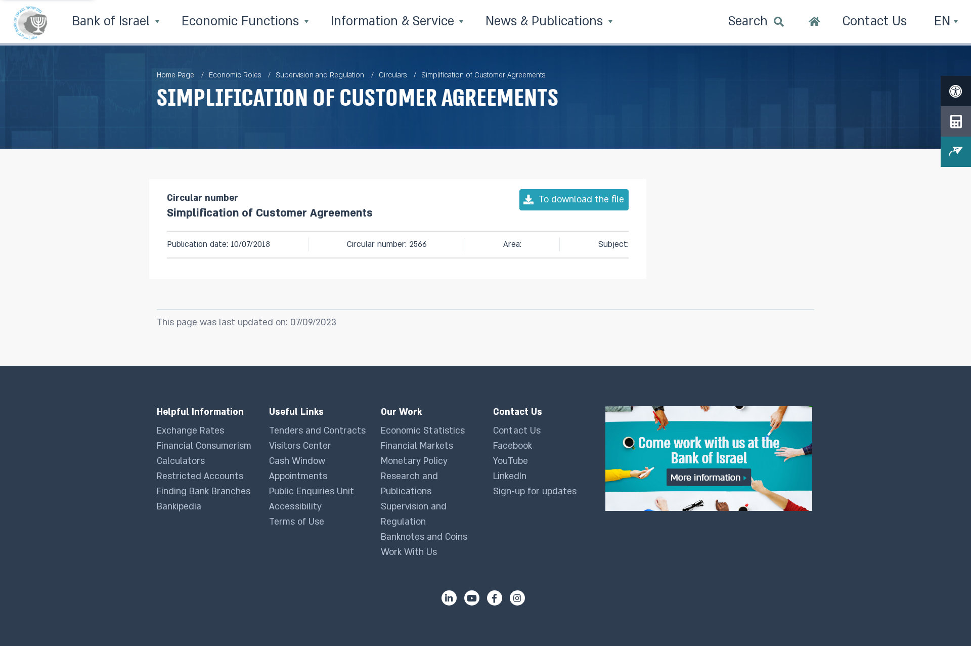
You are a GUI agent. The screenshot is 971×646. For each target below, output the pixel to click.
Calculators (181, 461)
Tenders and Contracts (317, 431)
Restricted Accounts (200, 476)
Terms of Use (296, 522)
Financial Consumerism (204, 446)
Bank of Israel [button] (112, 21)
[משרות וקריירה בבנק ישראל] (709, 458)
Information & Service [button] (394, 21)
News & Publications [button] (546, 21)
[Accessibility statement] (956, 91)
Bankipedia (179, 506)
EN (944, 21)
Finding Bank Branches (203, 491)
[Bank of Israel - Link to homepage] (30, 23)
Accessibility (295, 506)
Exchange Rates (190, 431)
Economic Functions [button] (242, 21)
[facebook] (494, 598)
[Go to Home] (814, 23)
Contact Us (517, 431)
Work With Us (409, 552)
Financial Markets (417, 446)
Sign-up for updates (535, 491)
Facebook (512, 446)
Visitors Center (300, 446)
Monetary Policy (414, 461)
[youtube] (471, 598)
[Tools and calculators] (956, 121)
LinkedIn (509, 476)
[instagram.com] (517, 598)
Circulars (393, 75)
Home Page (175, 75)
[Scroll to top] (943, 618)
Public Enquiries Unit (311, 491)
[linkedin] (449, 598)
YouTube (510, 461)
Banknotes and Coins (424, 537)
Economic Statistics (423, 431)
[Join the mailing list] (956, 152)
